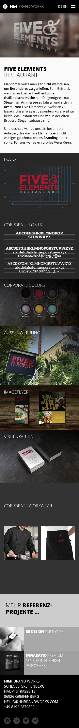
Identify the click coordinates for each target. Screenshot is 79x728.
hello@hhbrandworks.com (31, 701)
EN (65, 6)
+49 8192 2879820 (19, 706)
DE (60, 6)
